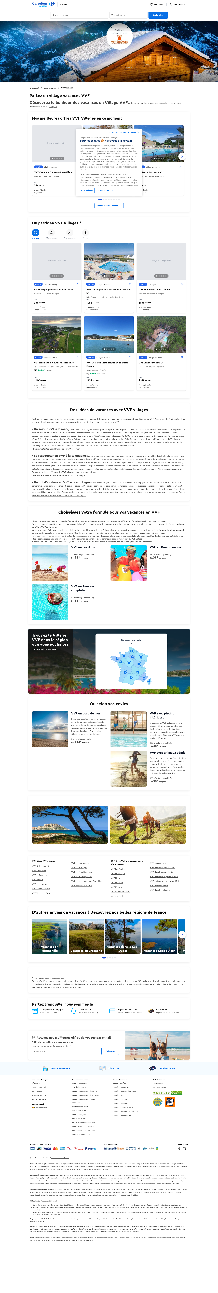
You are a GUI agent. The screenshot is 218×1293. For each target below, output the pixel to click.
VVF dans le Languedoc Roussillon (86, 881)
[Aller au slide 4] (109, 199)
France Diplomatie (79, 1083)
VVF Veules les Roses (41, 893)
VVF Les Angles (118, 869)
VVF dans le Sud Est (159, 885)
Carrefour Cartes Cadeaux (123, 1107)
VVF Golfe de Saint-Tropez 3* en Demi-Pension (107, 364)
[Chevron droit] (182, 156)
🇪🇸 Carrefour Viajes (39, 1107)
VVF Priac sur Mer (40, 884)
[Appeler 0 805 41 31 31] (169, 1093)
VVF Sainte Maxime (41, 888)
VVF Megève (116, 887)
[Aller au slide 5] (111, 199)
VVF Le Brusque (118, 873)
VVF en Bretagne (79, 867)
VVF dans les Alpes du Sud (162, 872)
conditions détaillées (130, 1195)
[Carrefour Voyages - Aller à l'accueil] (43, 4)
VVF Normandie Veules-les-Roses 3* (54, 362)
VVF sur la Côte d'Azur (81, 885)
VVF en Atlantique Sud (81, 876)
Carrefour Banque (120, 1095)
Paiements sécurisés (80, 1106)
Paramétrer (87, 190)
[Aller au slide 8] (119, 199)
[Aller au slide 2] (103, 199)
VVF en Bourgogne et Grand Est (164, 881)
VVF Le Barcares (39, 875)
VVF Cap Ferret (39, 870)
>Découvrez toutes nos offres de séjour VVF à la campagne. (59, 475)
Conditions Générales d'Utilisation (85, 1095)
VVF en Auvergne (158, 863)
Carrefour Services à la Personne (125, 1111)
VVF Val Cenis (117, 896)
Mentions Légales (79, 1114)
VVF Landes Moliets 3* (151, 362)
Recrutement (37, 1091)
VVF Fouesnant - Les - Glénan (155, 289)
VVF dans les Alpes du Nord (162, 867)
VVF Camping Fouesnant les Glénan (53, 172)
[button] (52, 158)
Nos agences (158, 1083)
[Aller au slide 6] (114, 199)
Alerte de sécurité (79, 1118)
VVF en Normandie (80, 863)
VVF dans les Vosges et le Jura (164, 876)
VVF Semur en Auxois (120, 891)
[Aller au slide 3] (106, 199)
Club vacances (50, 87)
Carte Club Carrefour (80, 1110)
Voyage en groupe (39, 1095)
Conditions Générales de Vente (84, 1091)
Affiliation (36, 1083)
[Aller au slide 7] (116, 199)
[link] (69, 563)
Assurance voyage (39, 1099)
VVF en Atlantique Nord (82, 872)
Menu (64, 4)
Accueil (35, 87)
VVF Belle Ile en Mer (41, 866)
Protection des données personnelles (87, 1122)
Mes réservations (159, 1087)
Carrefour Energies (120, 1099)
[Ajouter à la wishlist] (180, 166)
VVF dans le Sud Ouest (160, 890)
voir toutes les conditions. (60, 1158)
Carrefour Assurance (121, 1103)
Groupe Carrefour (119, 1083)
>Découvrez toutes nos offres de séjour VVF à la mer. (56, 448)
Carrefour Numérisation (122, 1115)
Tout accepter (105, 190)
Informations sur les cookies (83, 1126)
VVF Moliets (37, 879)
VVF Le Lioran (117, 882)
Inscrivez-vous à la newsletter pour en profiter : (51, 1046)
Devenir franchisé (39, 1087)
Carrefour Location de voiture (124, 1091)
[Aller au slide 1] (100, 199)
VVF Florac (116, 878)
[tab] (35, 234)
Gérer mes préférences (81, 1134)
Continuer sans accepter (123, 132)
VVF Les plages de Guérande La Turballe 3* (108, 291)
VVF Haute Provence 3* (149, 172)
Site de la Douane (79, 1087)
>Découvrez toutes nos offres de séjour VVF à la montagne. (59, 495)
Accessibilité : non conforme (83, 1130)
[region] (109, 162)
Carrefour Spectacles (121, 1087)
